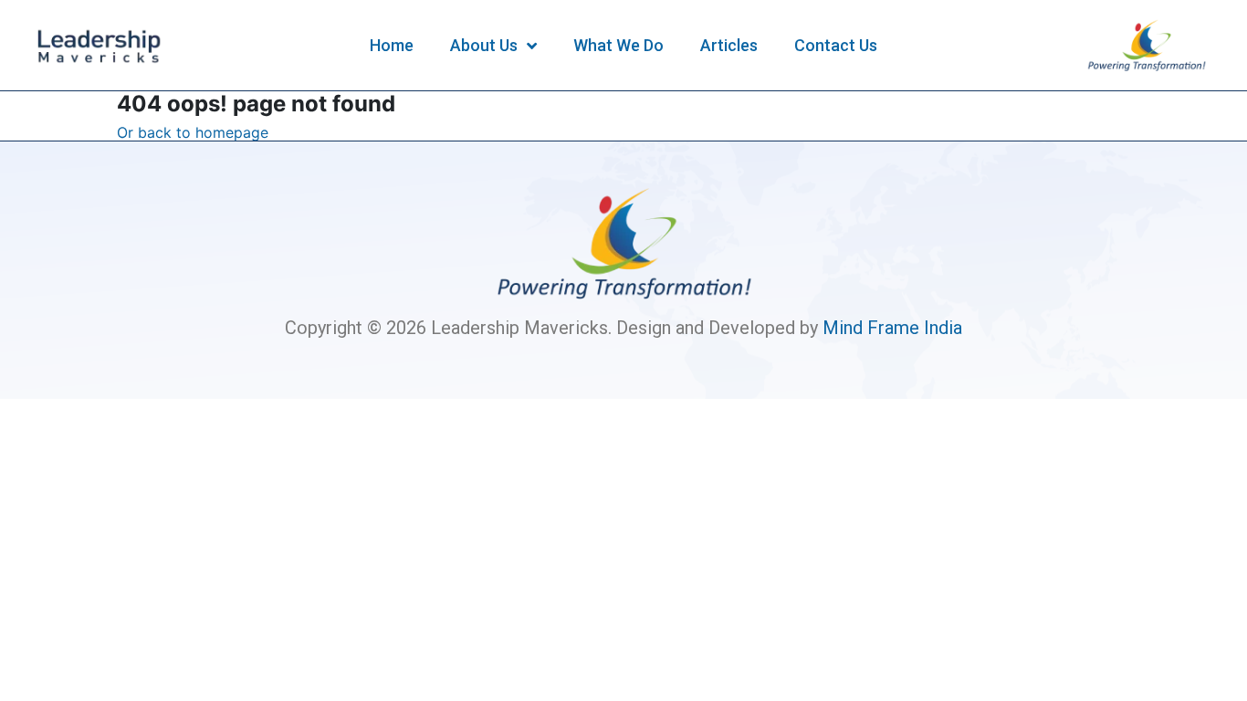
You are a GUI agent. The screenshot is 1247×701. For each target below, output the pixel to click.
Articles (729, 45)
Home (392, 45)
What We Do (618, 45)
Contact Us (835, 45)
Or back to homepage (192, 132)
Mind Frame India (892, 328)
